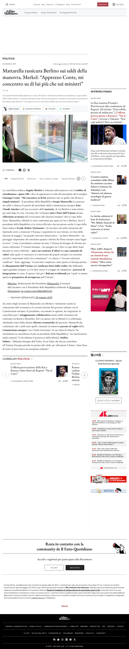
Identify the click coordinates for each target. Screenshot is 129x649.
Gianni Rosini (98, 205)
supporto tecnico (37, 598)
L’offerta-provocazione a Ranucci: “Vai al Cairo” (108, 116)
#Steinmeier (14, 291)
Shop (68, 4)
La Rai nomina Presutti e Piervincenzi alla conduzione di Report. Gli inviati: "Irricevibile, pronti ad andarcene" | (108, 107)
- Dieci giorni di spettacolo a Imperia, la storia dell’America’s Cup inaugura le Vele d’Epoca (107, 422)
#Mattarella (53, 283)
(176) (124, 238)
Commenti (10, 170)
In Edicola (36, 4)
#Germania (75, 287)
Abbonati (102, 4)
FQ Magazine (60, 4)
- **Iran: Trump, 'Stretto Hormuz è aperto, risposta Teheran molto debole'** (108, 443)
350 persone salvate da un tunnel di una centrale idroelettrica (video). (102, 257)
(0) (125, 205)
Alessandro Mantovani (22, 381)
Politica (9, 58)
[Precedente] (6, 375)
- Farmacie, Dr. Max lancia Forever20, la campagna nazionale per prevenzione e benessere (108, 436)
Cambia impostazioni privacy (56, 626)
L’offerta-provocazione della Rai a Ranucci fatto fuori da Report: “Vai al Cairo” (31, 370)
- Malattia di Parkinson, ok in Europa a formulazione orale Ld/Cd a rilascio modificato (107, 455)
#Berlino (12, 283)
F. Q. (5, 90)
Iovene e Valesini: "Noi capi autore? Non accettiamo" (108, 120)
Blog (43, 4)
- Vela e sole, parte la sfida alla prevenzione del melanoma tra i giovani (105, 449)
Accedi (54, 567)
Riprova (65, 606)
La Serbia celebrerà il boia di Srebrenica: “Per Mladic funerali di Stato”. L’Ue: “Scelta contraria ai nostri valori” (103, 224)
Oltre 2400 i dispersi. (101, 248)
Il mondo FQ (75, 4)
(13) (66, 381)
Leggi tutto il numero (108, 400)
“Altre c (103, 262)
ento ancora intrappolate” (101, 263)
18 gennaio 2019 (43, 297)
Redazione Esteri (99, 238)
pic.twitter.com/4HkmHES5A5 (36, 291)
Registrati (75, 567)
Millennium (50, 4)
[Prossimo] (85, 375)
